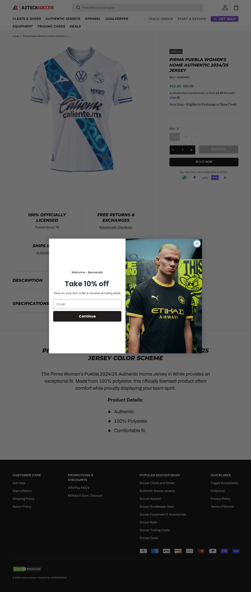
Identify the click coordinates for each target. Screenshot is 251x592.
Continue (87, 316)
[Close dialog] (197, 243)
